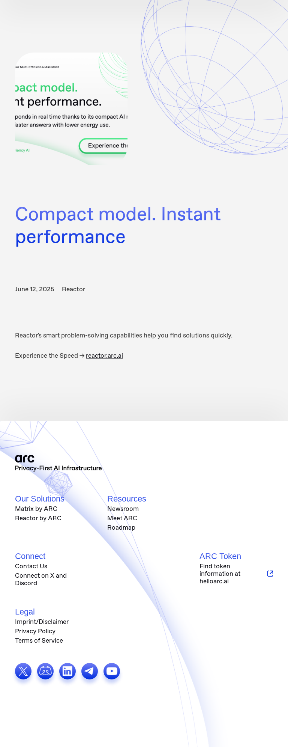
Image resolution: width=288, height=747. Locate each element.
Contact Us (31, 566)
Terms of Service (39, 640)
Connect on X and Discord (41, 579)
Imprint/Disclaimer (42, 621)
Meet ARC (122, 518)
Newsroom (123, 508)
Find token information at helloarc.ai (220, 573)
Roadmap (121, 527)
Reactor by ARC (38, 518)
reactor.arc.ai (104, 355)
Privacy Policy (35, 631)
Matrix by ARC (36, 508)
